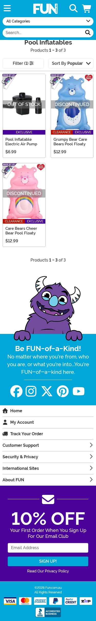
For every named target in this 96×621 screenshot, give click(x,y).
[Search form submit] (87, 32)
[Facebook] (16, 391)
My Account (22, 422)
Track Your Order (26, 433)
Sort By (67, 63)
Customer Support (21, 445)
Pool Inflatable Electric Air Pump (21, 141)
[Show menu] (7, 9)
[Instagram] (31, 391)
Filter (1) (21, 63)
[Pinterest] (63, 391)
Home (16, 410)
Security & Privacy (20, 456)
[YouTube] (78, 391)
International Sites (21, 468)
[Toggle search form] (73, 9)
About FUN (13, 479)
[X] (47, 391)
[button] (87, 9)
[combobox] (42, 32)
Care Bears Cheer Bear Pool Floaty (21, 230)
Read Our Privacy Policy (48, 571)
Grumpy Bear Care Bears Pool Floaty (70, 141)
